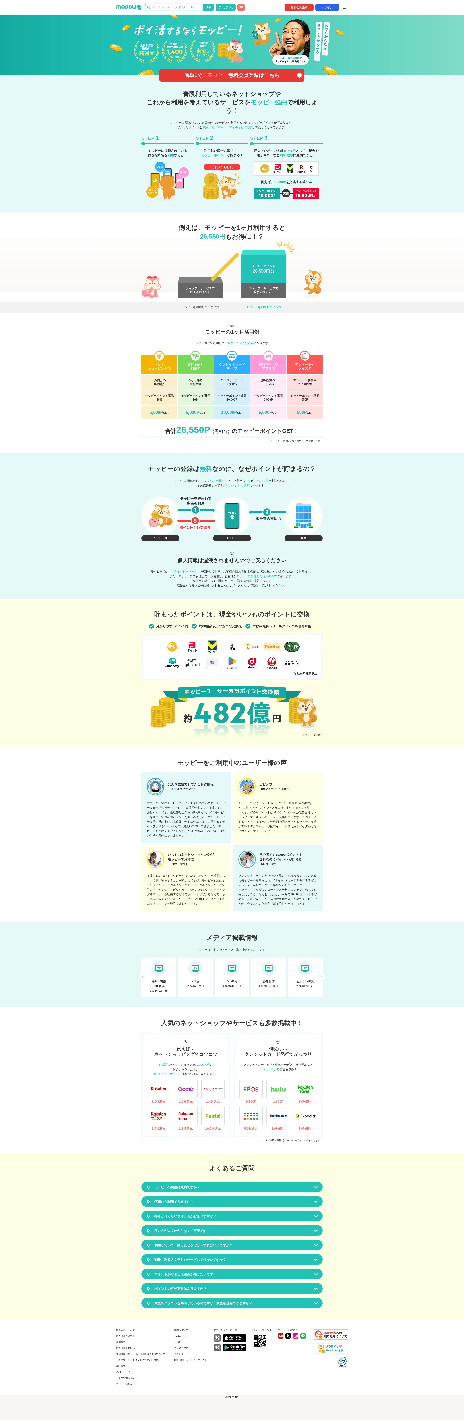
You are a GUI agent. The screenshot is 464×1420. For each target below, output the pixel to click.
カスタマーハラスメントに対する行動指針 (138, 1360)
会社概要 (120, 1366)
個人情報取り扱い (125, 1348)
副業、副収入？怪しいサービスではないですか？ (186, 1260)
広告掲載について (125, 1330)
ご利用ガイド (123, 1372)
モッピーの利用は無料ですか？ (173, 1187)
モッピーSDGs (124, 1384)
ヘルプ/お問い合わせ (127, 1378)
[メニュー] (344, 7)
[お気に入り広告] (241, 7)
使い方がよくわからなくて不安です (177, 1231)
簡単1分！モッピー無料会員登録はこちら (232, 75)
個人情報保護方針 (125, 1336)
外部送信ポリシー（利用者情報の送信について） (142, 1354)
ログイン (327, 7)
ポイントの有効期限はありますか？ (177, 1289)
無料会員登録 (299, 7)
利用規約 (120, 1342)
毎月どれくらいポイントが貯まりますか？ (181, 1216)
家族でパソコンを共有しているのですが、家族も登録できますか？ (199, 1303)
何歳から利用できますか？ (170, 1201)
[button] (142, 977)
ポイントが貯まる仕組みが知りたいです (180, 1274)
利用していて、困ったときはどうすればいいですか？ (190, 1245)
